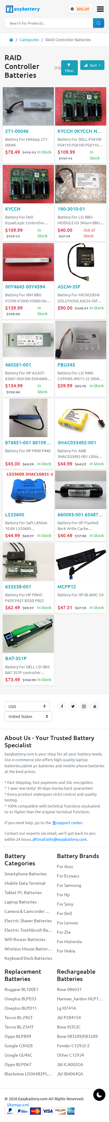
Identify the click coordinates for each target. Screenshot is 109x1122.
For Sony (65, 903)
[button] (100, 9)
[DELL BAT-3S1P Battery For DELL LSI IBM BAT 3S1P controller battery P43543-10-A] (28, 634)
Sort (93, 65)
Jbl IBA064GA (70, 1073)
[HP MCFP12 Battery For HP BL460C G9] (80, 562)
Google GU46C (18, 1055)
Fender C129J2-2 (73, 1045)
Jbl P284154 (69, 1017)
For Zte (64, 932)
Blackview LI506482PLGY (28, 1073)
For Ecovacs (68, 875)
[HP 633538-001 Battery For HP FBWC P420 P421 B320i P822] (28, 562)
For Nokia (66, 950)
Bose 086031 (69, 989)
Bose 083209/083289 (77, 1036)
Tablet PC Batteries (23, 892)
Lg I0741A (66, 1008)
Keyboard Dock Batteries (28, 958)
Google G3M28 (19, 1045)
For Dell (64, 913)
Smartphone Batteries (26, 873)
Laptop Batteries (21, 901)
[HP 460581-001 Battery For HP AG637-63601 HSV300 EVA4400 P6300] (28, 340)
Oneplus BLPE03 (20, 998)
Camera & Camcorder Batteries (28, 911)
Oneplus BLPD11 (21, 1008)
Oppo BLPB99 (18, 1036)
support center (69, 822)
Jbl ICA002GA (70, 1064)
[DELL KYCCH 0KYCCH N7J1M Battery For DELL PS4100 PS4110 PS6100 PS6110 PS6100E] (80, 107)
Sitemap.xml (18, 1104)
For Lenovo (67, 922)
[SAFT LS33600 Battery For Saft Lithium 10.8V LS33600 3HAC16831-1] (28, 490)
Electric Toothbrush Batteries (28, 930)
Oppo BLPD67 (18, 1064)
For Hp (63, 894)
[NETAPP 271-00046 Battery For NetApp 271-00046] (28, 107)
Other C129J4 (70, 1055)
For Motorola (69, 941)
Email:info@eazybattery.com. (62, 839)
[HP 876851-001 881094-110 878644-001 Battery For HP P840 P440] (28, 418)
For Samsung (69, 885)
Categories (29, 39)
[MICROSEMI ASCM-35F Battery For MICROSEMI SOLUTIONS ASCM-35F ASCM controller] (80, 262)
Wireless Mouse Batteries (28, 948)
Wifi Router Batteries (25, 939)
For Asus (65, 866)
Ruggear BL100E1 (21, 989)
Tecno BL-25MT (19, 1026)
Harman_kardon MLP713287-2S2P (80, 998)
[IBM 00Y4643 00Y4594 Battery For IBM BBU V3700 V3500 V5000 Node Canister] (28, 262)
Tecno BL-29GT (19, 1017)
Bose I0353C (69, 1026)
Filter (69, 70)
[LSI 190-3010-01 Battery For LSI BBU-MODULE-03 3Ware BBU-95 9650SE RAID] (80, 184)
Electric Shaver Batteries (28, 920)
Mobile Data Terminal (25, 883)
